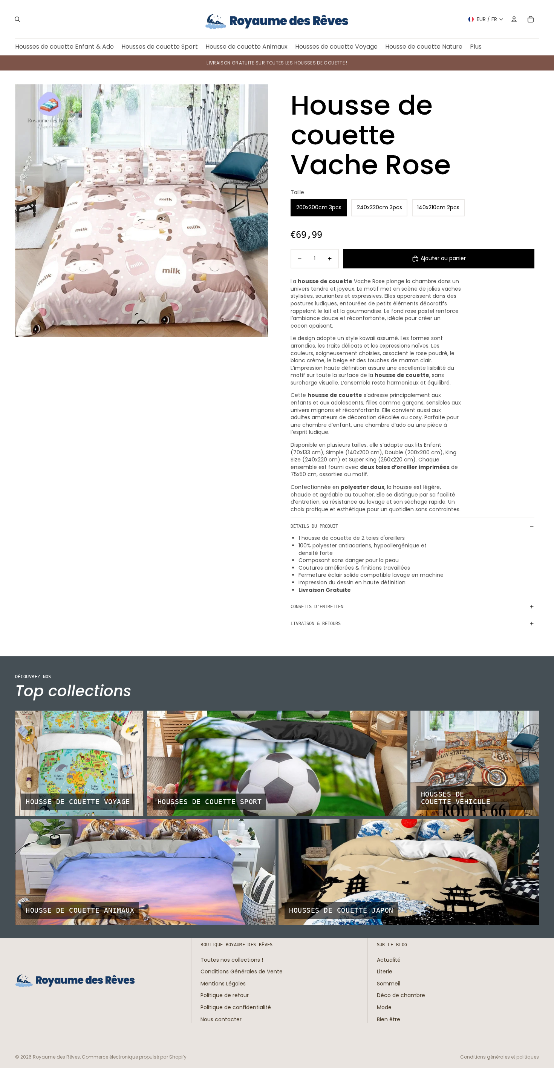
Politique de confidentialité (235, 1007)
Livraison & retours (316, 623)
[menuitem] (475, 47)
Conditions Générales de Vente (241, 971)
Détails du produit (314, 526)
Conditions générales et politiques (499, 1057)
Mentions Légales (223, 983)
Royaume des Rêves (56, 1057)
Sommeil (388, 983)
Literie (384, 971)
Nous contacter (221, 1019)
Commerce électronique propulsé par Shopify (134, 1057)
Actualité (389, 959)
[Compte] (514, 19)
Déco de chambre (401, 995)
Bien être (388, 1019)
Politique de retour (224, 995)
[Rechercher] (17, 19)
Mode (384, 1007)
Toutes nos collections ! (231, 959)
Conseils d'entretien (317, 606)
